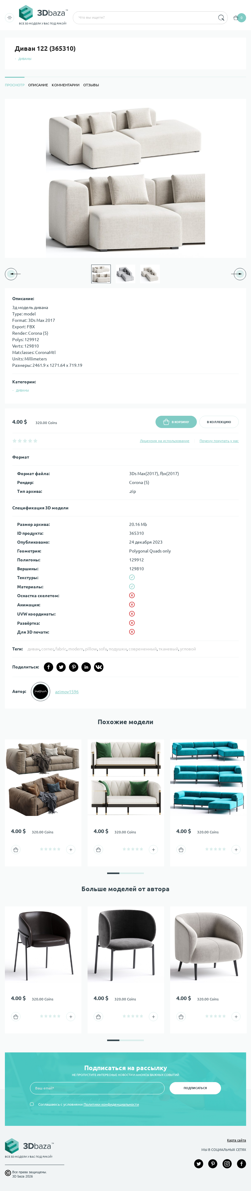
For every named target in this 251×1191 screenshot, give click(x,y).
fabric (60, 648)
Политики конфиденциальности (111, 1104)
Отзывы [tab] (91, 85)
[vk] (98, 667)
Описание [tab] (38, 85)
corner (47, 648)
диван (33, 648)
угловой (188, 648)
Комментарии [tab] (66, 85)
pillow (91, 648)
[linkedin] (86, 667)
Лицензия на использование (164, 441)
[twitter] (61, 667)
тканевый (168, 648)
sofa (103, 648)
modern (75, 648)
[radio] (14, 440)
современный (143, 648)
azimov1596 (67, 691)
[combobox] (143, 18)
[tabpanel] (125, 404)
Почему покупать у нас (219, 441)
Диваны (25, 59)
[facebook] (48, 667)
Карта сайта (236, 1140)
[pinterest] (73, 667)
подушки (118, 648)
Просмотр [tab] (14, 85)
